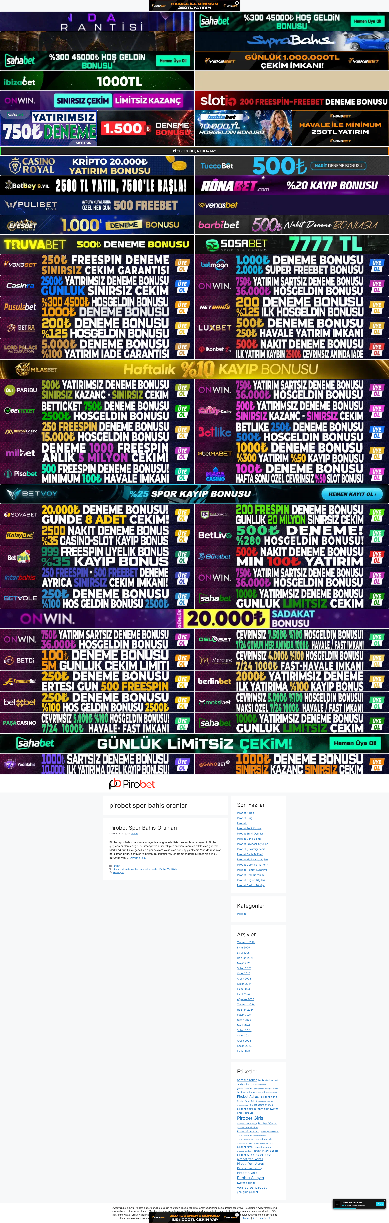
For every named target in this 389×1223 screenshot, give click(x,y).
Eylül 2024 (243, 994)
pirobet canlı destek (266, 1101)
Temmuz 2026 (246, 942)
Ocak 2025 (243, 973)
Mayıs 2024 (244, 1014)
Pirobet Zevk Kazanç (249, 828)
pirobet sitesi (245, 1146)
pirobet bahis (269, 1096)
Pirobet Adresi (246, 812)
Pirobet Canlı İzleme (249, 838)
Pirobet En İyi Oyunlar (250, 833)
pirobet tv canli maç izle (266, 1151)
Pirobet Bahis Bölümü (250, 854)
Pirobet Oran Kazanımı (250, 875)
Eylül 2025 (243, 952)
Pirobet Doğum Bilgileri (251, 880)
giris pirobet (259, 1089)
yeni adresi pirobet (252, 1187)
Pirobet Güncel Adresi (248, 1131)
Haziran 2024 (245, 1009)
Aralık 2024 (244, 978)
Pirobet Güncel (267, 1123)
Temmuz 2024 (246, 1004)
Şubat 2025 (244, 968)
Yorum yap (118, 872)
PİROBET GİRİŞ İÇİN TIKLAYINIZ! (194, 151)
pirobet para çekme (244, 1143)
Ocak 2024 (243, 1035)
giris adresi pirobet (258, 1084)
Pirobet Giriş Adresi (247, 1123)
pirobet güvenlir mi (244, 1135)
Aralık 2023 (244, 1040)
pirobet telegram (263, 1147)
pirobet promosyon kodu (263, 1143)
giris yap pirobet (271, 1089)
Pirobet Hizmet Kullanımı (252, 869)
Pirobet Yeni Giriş (168, 869)
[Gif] (194, 369)
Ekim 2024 (243, 988)
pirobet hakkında (121, 869)
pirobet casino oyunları (261, 1105)
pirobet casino (242, 1105)
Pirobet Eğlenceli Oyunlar (252, 843)
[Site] (97, 264)
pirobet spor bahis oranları (144, 869)
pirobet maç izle (264, 1139)
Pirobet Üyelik (247, 1173)
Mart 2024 (243, 1025)
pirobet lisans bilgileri (245, 1139)
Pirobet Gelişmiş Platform (252, 864)
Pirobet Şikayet (250, 1178)
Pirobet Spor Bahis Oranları (143, 827)
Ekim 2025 (243, 947)
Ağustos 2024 (245, 999)
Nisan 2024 (244, 1020)
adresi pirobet (247, 1080)
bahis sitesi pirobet (268, 1080)
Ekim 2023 (243, 1051)
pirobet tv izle (245, 1154)
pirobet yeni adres (250, 1159)
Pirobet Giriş (244, 818)
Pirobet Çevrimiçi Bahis (251, 849)
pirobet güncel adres (247, 1127)
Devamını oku (138, 857)
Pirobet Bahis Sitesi (247, 1101)
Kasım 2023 (244, 1045)
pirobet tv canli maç (244, 1151)
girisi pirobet (245, 1088)
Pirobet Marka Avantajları (252, 859)
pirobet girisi (245, 1108)
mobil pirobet (258, 1092)
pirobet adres (271, 1092)
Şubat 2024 (244, 1030)
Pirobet (116, 865)
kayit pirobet (243, 1092)
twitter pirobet (246, 1182)
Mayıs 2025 (244, 963)
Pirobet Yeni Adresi (250, 1163)
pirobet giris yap (245, 1112)
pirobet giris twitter (266, 1108)
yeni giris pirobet (247, 1191)
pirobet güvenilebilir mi (270, 1132)
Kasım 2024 (244, 983)
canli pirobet (243, 1084)
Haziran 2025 (245, 957)
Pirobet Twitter (263, 1155)
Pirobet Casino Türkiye (251, 885)
